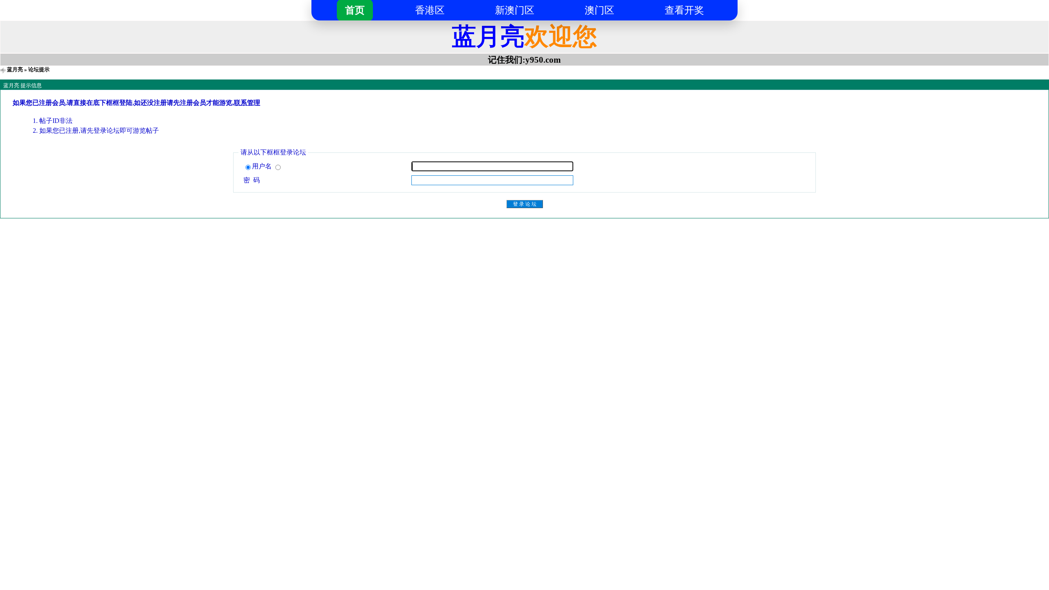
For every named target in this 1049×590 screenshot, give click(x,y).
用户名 (262, 166)
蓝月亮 (15, 69)
